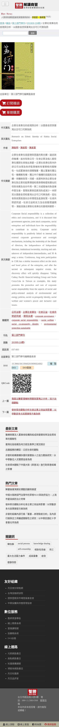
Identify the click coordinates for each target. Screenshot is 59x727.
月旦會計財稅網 (15, 588)
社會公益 (43, 312)
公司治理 (16, 312)
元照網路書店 (14, 653)
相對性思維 (40, 549)
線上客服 (24, 724)
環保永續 (28, 316)
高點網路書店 (14, 658)
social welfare (47, 320)
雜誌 (8, 23)
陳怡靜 (10, 544)
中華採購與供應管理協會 (20, 603)
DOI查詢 (27, 368)
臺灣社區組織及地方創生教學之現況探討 (25, 444)
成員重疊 (33, 556)
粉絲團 (37, 724)
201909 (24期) (34, 23)
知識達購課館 (14, 663)
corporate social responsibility (25, 320)
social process (24, 543)
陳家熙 (23, 148)
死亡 (51, 549)
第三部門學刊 (18, 23)
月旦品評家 (13, 678)
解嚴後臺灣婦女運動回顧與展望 (20, 489)
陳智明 (15, 148)
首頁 (2, 23)
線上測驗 (9, 724)
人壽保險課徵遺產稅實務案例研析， (26, 17)
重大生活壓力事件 (16, 556)
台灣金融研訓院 (15, 593)
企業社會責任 (29, 312)
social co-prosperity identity (25, 324)
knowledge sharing (42, 543)
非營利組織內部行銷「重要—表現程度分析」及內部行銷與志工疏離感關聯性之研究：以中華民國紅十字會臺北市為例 (30, 518)
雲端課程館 (13, 628)
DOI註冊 (12, 638)
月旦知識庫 (13, 673)
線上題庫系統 (14, 623)
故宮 (43, 556)
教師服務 (51, 724)
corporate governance (44, 316)
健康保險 (11, 562)
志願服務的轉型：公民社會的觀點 (21, 450)
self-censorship (24, 549)
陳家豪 (32, 148)
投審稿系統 (13, 633)
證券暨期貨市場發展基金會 (21, 598)
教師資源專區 (14, 618)
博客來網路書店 (15, 668)
